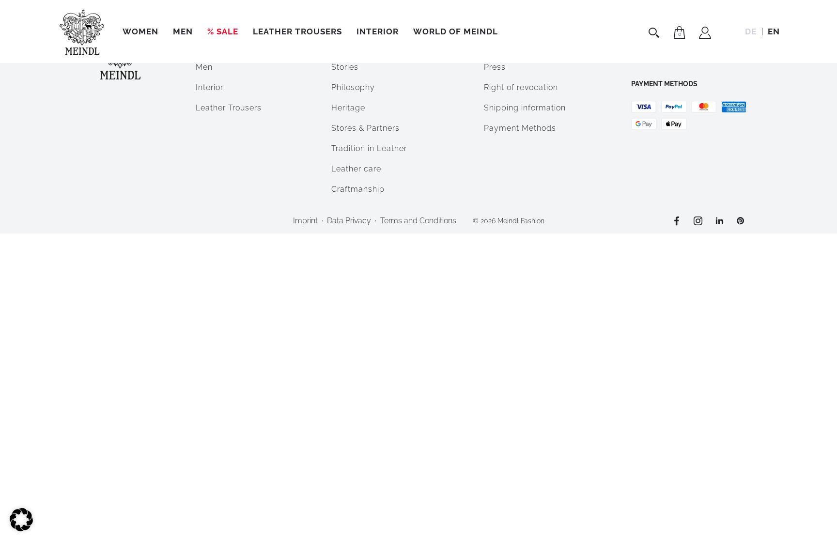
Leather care (356, 168)
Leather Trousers (297, 31)
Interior (377, 31)
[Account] (705, 34)
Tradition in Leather (369, 148)
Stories (344, 67)
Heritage (348, 107)
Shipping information (525, 107)
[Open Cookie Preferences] (21, 528)
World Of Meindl (455, 31)
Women (140, 31)
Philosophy (353, 87)
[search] (655, 32)
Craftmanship (358, 189)
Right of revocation (521, 87)
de (751, 31)
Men (183, 31)
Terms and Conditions (418, 220)
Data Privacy (349, 220)
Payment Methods (520, 128)
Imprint (305, 220)
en (774, 31)
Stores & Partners (365, 128)
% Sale (222, 31)
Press (495, 67)
